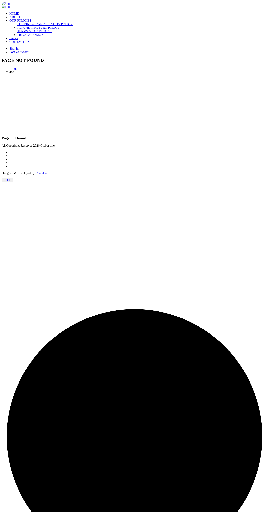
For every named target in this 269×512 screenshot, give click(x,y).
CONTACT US (19, 41)
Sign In (14, 48)
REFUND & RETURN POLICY (38, 27)
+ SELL (7, 180)
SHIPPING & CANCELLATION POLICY (45, 24)
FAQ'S (13, 38)
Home (13, 68)
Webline (42, 173)
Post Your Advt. (19, 52)
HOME (14, 13)
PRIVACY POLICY (30, 34)
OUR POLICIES (20, 20)
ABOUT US (17, 17)
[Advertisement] (134, 104)
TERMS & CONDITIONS (34, 31)
